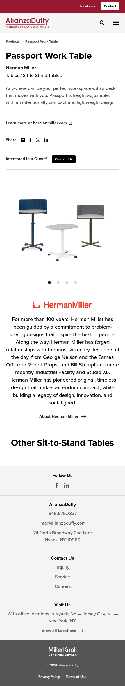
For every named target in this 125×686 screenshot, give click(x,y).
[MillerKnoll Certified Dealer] (63, 651)
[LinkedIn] (66, 485)
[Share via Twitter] (38, 140)
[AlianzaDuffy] (27, 22)
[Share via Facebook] (30, 140)
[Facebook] (57, 485)
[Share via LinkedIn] (46, 140)
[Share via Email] (23, 140)
